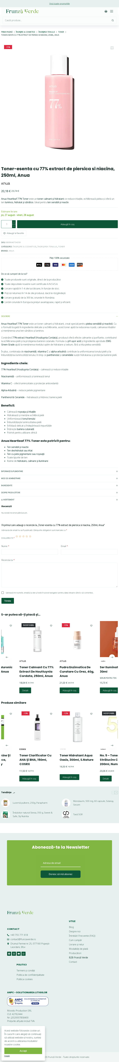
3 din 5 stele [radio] (23, 538)
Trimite (7, 600)
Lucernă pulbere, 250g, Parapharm (30, 802)
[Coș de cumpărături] (106, 11)
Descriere (5, 316)
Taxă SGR (78, 814)
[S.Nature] (49, 749)
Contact (13, 929)
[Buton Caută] (112, 20)
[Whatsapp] (23, 954)
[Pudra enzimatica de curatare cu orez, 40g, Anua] (64, 639)
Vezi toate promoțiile (59, 3)
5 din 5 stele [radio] (30, 538)
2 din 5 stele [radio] (20, 538)
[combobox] (56, 20)
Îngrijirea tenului (47, 246)
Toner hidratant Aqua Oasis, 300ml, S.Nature (63, 758)
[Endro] (90, 661)
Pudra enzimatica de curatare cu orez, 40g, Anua (63, 671)
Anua (11, 250)
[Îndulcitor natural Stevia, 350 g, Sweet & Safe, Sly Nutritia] (5, 814)
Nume (5, 546)
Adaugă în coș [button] (56, 690)
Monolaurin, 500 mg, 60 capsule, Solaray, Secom (93, 803)
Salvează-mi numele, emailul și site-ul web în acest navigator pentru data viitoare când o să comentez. (49, 592)
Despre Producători (10, 492)
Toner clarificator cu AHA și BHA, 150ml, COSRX (22, 760)
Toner (61, 246)
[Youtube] (19, 954)
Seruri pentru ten (95, 678)
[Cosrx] (9, 749)
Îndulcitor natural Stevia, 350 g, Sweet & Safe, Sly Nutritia (33, 814)
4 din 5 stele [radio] (26, 538)
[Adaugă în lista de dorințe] (38, 625)
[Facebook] (9, 954)
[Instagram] (14, 954)
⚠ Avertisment (7, 499)
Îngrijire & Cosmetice (24, 246)
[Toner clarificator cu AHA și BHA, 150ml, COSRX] (24, 727)
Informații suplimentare (12, 471)
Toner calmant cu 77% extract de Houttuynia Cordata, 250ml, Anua (23, 671)
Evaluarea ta (8, 538)
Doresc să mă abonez (60, 874)
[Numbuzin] (90, 749)
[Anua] (5, 183)
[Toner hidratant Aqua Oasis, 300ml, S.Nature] (64, 727)
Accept (23, 1050)
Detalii (12, 690)
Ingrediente (6, 485)
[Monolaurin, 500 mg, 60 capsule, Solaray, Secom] (66, 803)
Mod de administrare (10, 478)
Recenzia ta (8, 560)
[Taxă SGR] (66, 814)
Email (64, 546)
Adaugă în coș (67, 224)
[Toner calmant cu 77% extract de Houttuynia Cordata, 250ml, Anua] (24, 639)
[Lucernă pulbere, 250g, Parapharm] (5, 803)
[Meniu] (111, 11)
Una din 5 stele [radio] (16, 538)
